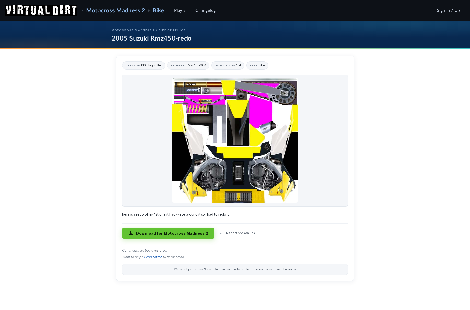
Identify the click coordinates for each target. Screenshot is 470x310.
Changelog (205, 10)
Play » (179, 10)
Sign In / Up (448, 10)
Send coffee (153, 257)
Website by (235, 269)
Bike (158, 10)
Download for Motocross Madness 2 (172, 233)
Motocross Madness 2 (115, 10)
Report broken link (240, 233)
